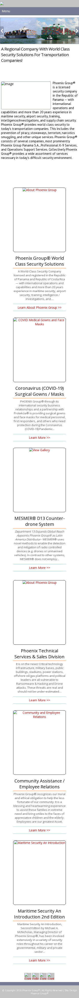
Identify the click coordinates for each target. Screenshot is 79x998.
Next (77, 30)
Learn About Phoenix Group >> (39, 307)
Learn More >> (39, 437)
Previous (2, 30)
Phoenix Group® (39, 993)
